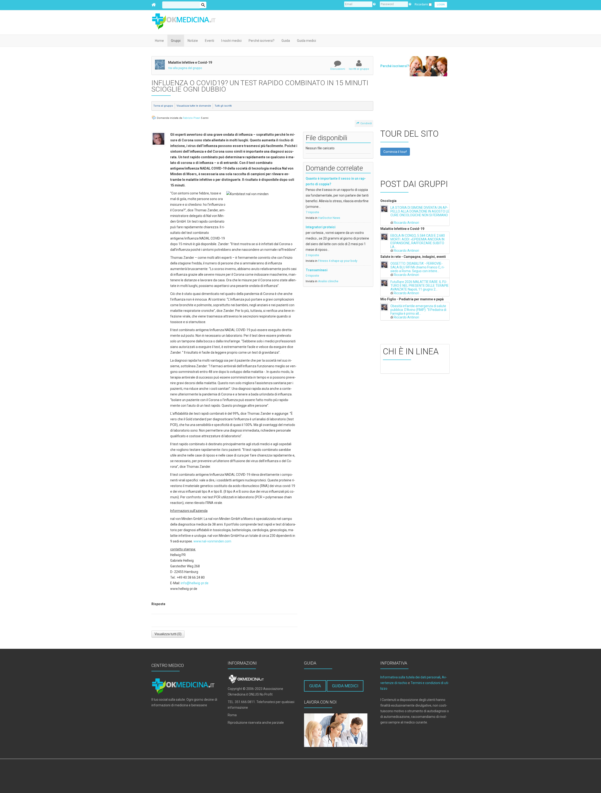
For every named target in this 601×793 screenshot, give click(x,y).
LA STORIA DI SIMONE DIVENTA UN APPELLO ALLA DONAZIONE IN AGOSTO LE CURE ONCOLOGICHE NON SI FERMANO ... (419, 213)
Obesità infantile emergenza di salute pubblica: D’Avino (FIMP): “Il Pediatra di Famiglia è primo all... (418, 309)
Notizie (193, 41)
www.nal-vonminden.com (212, 541)
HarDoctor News (329, 218)
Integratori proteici (320, 227)
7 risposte (312, 212)
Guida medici (306, 41)
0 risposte (312, 275)
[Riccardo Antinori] (384, 208)
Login (441, 4)
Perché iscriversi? (261, 41)
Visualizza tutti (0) (167, 634)
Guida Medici (345, 685)
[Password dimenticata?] (410, 4)
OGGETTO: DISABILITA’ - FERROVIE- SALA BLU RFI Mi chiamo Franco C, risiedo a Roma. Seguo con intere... (417, 267)
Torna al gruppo (163, 105)
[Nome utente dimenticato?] (374, 4)
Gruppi (176, 41)
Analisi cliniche (328, 281)
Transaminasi (316, 270)
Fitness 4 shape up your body (337, 261)
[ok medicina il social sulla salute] (186, 21)
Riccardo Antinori (406, 222)
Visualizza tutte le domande (194, 105)
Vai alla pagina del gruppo (185, 68)
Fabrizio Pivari (191, 118)
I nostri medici (231, 41)
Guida (285, 41)
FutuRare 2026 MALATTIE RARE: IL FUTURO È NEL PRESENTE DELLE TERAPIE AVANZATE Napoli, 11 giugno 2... (419, 285)
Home (159, 41)
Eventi (209, 41)
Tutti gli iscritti (223, 105)
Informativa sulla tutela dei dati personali (410, 677)
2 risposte (312, 255)
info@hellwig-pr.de (194, 583)
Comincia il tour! (395, 152)
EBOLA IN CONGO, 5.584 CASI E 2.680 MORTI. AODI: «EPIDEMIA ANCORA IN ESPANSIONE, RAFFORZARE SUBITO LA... (417, 241)
